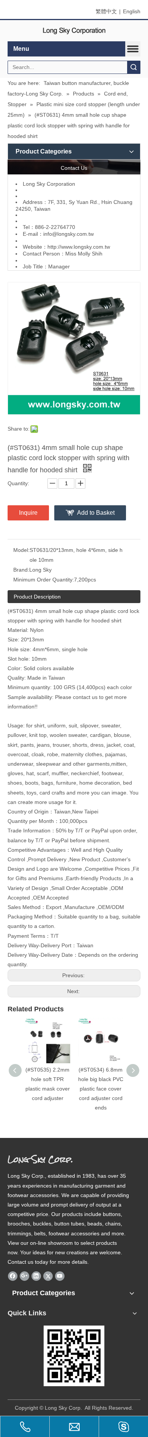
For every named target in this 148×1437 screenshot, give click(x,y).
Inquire (28, 512)
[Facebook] (12, 1276)
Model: (21, 550)
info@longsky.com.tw (68, 234)
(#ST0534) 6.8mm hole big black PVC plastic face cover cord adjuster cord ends (100, 1089)
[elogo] (74, 30)
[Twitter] (48, 1276)
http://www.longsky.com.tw (78, 247)
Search (133, 67)
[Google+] (24, 1276)
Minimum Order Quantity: (43, 580)
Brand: (21, 570)
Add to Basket (96, 512)
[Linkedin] (36, 1276)
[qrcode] (74, 1356)
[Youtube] (60, 1276)
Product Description (37, 597)
